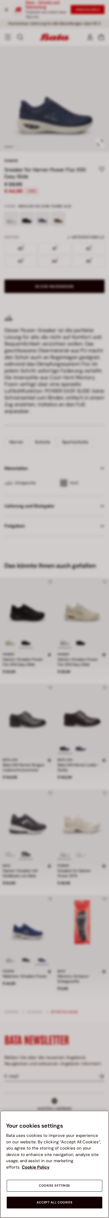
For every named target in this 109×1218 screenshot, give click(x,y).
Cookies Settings (54, 1185)
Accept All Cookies (54, 1202)
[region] (54, 1164)
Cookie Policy (35, 1167)
